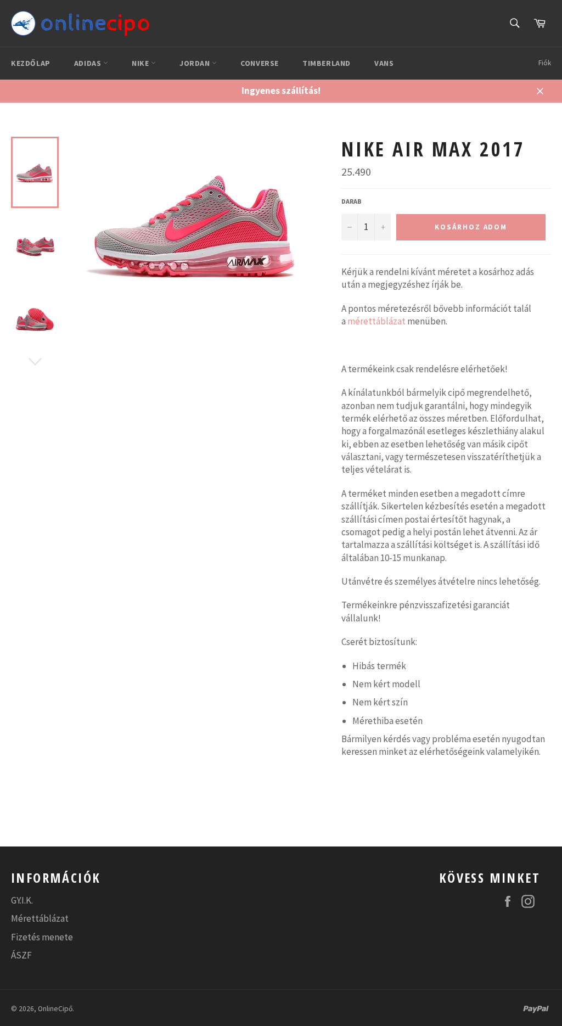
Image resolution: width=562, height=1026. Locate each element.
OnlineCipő (55, 1008)
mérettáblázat (376, 321)
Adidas (88, 63)
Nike (141, 63)
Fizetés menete (42, 937)
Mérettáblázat (40, 918)
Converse (259, 63)
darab (351, 201)
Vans (384, 63)
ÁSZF (21, 955)
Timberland (326, 63)
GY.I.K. (22, 900)
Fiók (544, 63)
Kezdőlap (30, 63)
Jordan (195, 63)
